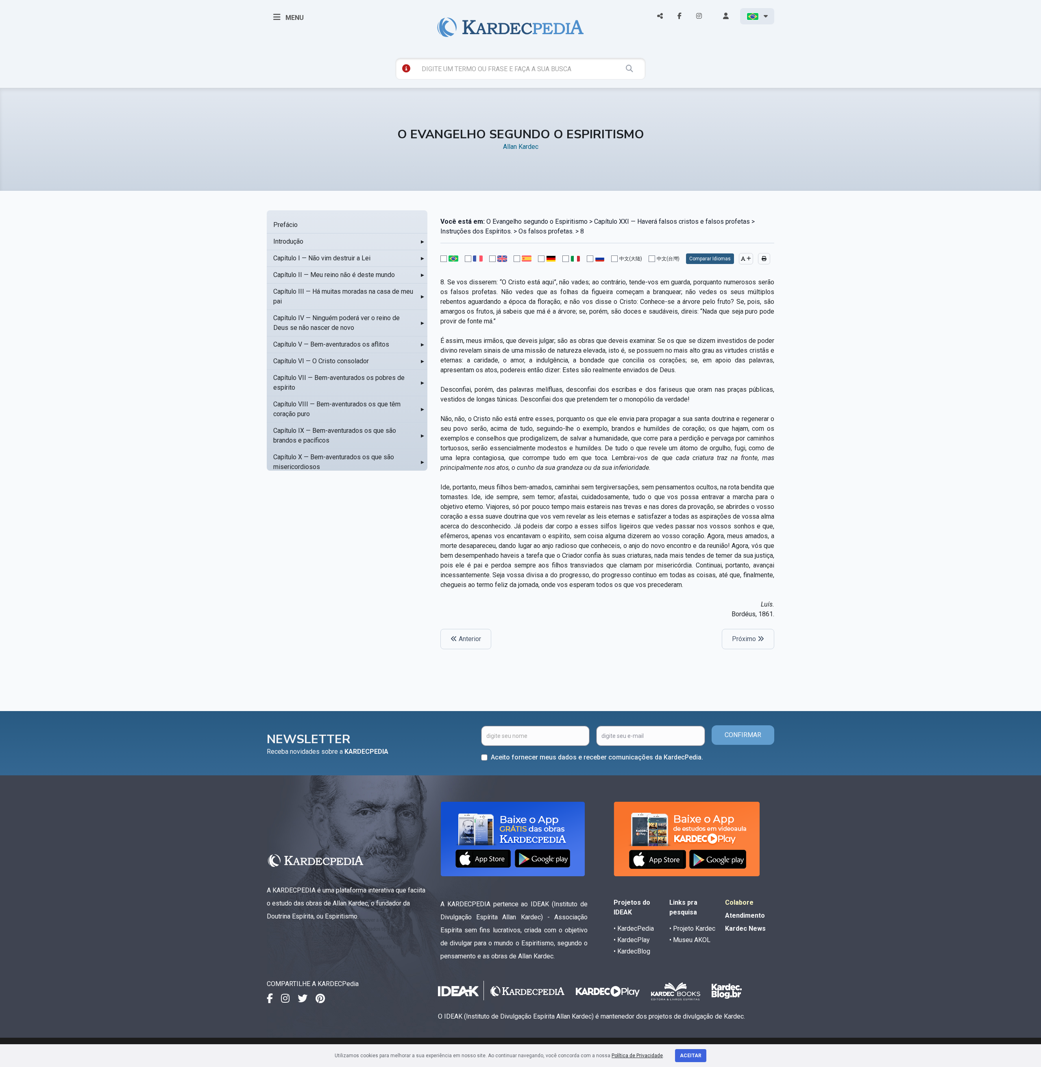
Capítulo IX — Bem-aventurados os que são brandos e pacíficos (334, 435)
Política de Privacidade (637, 1055)
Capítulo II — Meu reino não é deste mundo (334, 275)
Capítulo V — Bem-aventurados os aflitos (331, 344)
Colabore (739, 902)
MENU (294, 18)
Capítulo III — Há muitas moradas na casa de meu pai (343, 296)
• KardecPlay (632, 940)
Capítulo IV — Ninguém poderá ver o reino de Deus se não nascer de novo (336, 323)
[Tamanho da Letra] (746, 258)
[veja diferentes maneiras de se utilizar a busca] (406, 68)
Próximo (745, 639)
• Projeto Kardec (692, 928)
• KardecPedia (634, 928)
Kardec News (745, 928)
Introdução (288, 241)
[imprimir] (764, 258)
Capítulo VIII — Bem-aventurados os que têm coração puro (337, 409)
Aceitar (690, 1055)
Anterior (469, 639)
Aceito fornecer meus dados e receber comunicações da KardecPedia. (597, 757)
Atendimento (745, 915)
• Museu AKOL (689, 940)
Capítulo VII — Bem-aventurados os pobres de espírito (339, 382)
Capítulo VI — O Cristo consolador (321, 361)
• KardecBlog (632, 951)
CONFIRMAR (743, 735)
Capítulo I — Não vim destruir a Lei (321, 258)
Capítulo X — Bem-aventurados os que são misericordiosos (333, 462)
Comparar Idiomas (710, 259)
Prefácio (285, 225)
